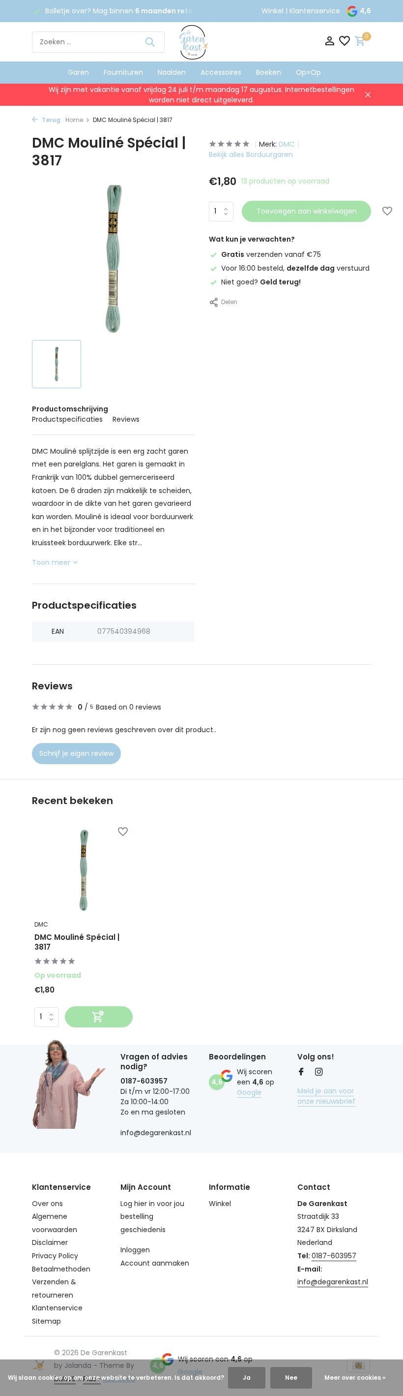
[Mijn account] (329, 42)
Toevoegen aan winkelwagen (307, 211)
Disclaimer (50, 1242)
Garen (78, 72)
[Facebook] (301, 1073)
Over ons (47, 1204)
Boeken (268, 72)
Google (249, 1092)
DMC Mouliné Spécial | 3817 (76, 942)
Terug (50, 120)
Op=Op (308, 72)
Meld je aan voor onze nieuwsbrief (326, 1096)
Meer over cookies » (354, 1377)
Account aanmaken (154, 1263)
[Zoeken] (150, 42)
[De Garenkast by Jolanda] (201, 42)
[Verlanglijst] (344, 42)
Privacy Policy (55, 1256)
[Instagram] (319, 1073)
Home (74, 120)
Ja (247, 1377)
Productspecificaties (67, 419)
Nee (291, 1377)
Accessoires (221, 72)
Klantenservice (314, 11)
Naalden (172, 72)
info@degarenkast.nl (332, 1282)
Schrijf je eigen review (76, 753)
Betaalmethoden (61, 1269)
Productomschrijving (70, 409)
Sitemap (46, 1321)
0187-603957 (334, 1256)
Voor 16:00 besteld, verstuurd (295, 268)
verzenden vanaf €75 (271, 254)
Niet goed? (261, 282)
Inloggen (135, 1250)
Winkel (272, 11)
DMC (287, 144)
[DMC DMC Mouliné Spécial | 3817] (83, 871)
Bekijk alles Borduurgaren (251, 154)
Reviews (126, 419)
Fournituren (123, 72)
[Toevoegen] (99, 1016)
